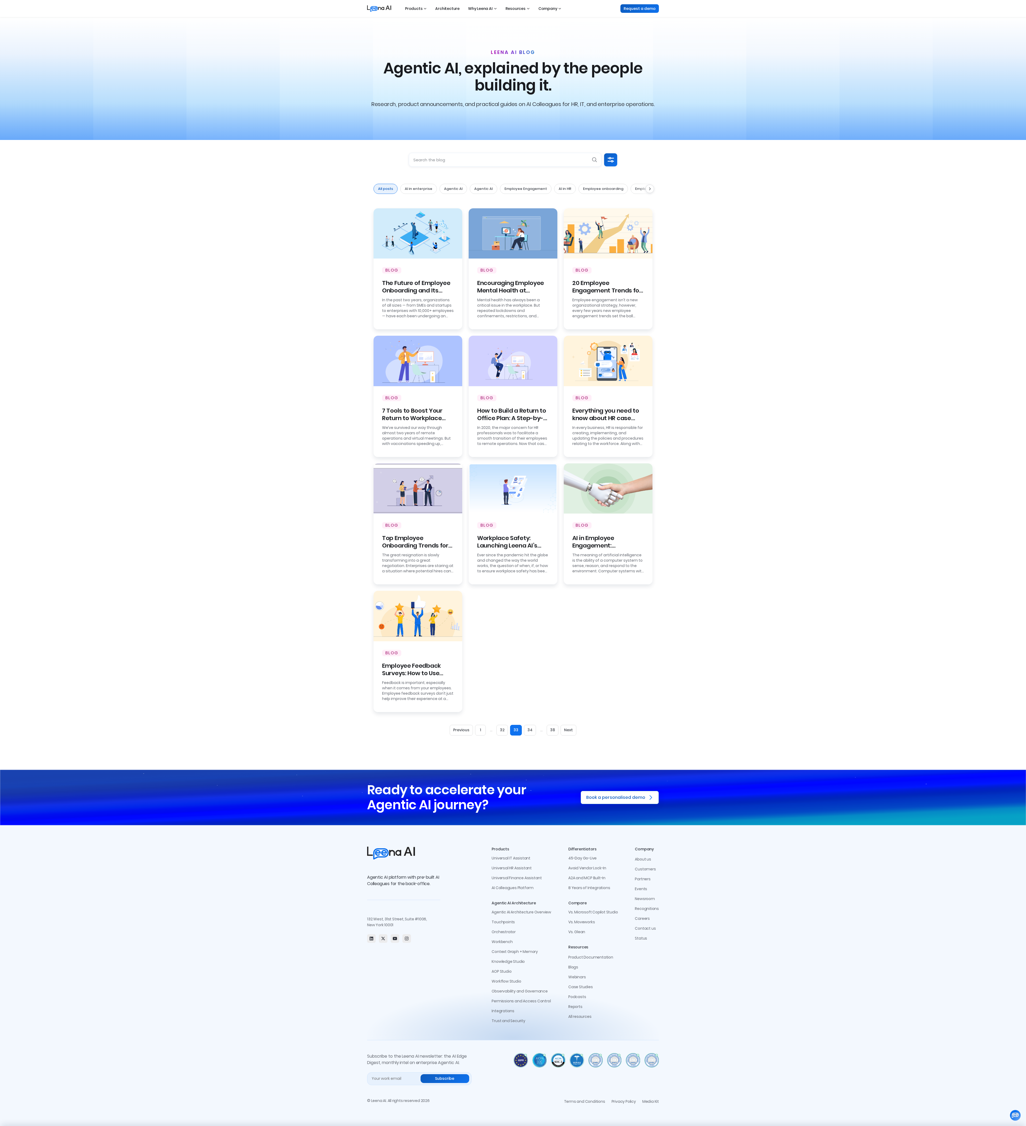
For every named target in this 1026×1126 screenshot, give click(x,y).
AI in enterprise (418, 188)
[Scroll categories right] (650, 189)
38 (552, 730)
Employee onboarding (603, 188)
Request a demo (640, 8)
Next (568, 730)
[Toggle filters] (610, 159)
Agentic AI (453, 188)
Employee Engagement (525, 188)
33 (516, 730)
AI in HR (565, 188)
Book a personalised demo (615, 797)
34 (530, 730)
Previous (461, 730)
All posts (385, 188)
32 (502, 730)
